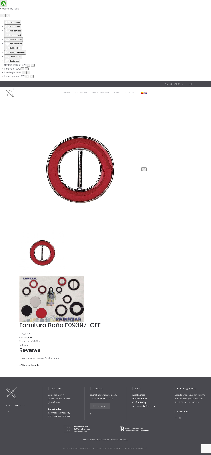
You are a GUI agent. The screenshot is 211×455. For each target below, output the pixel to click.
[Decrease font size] (22, 68)
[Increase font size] (27, 68)
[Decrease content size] (28, 65)
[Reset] (2, 15)
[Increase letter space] (32, 76)
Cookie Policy (139, 402)
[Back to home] (10, 92)
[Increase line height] (28, 72)
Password (141, 448)
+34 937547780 (176, 84)
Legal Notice (138, 394)
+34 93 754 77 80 (104, 398)
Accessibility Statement (144, 406)
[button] (8, 411)
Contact (131, 92)
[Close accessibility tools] (7, 15)
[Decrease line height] (24, 72)
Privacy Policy (139, 398)
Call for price (25, 337)
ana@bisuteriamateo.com (103, 394)
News (117, 92)
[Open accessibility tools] (3, 3)
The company (101, 92)
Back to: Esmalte (30, 364)
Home (67, 92)
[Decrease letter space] (27, 76)
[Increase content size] (33, 65)
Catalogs (81, 92)
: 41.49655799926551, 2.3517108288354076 (59, 412)
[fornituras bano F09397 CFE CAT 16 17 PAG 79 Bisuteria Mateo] (80, 168)
